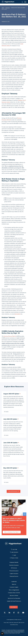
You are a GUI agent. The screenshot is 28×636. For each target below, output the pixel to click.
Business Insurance (14, 565)
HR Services (14, 568)
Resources (8, 7)
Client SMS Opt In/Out (14, 624)
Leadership (14, 581)
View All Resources (12, 491)
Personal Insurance (14, 570)
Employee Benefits (14, 562)
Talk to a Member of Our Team (11, 532)
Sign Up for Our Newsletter (14, 598)
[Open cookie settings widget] (2, 633)
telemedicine (17, 314)
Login (14, 555)
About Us (14, 584)
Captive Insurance (14, 573)
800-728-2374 (15, 552)
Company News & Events (14, 592)
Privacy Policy (6, 622)
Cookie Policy (11, 622)
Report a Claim (14, 557)
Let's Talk (13, 607)
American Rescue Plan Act (10, 336)
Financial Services (14, 576)
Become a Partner (14, 595)
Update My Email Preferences (14, 601)
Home (3, 7)
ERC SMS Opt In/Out (20, 622)
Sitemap (15, 622)
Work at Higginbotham (14, 589)
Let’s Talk (15, 549)
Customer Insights (14, 587)
